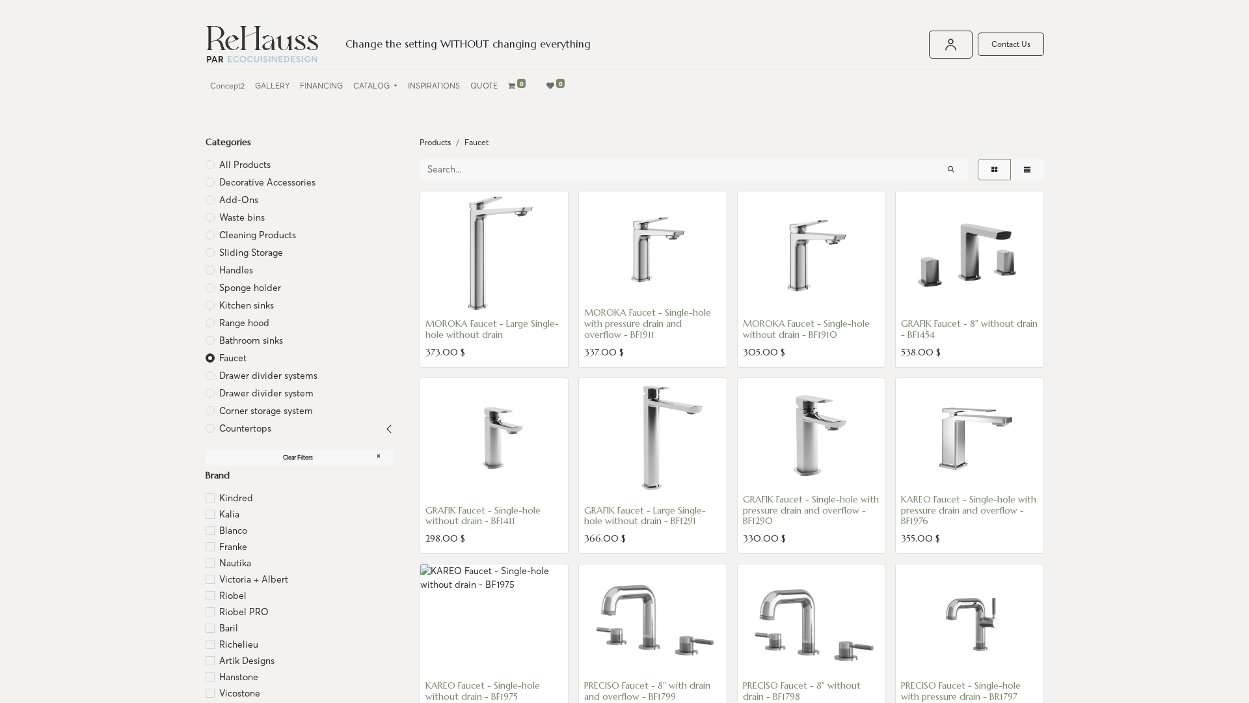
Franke (233, 547)
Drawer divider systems (268, 375)
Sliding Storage (251, 252)
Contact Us (1010, 44)
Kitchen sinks (246, 305)
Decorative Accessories (267, 182)
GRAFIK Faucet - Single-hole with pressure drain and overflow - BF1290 (811, 510)
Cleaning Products (257, 235)
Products (435, 142)
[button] (442, 297)
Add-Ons (238, 200)
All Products (245, 165)
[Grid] (994, 169)
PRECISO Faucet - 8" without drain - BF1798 (802, 691)
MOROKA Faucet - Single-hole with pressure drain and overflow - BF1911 (647, 323)
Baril (228, 628)
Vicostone (239, 693)
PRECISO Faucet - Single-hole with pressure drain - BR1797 (961, 691)
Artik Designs (247, 661)
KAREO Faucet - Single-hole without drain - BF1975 (482, 691)
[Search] (951, 169)
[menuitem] (227, 86)
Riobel (233, 595)
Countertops (245, 428)
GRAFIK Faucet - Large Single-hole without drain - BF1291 (645, 515)
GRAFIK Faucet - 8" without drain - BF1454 (969, 329)
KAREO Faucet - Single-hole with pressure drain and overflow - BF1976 (968, 510)
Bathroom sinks (251, 340)
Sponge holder (250, 288)
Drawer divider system (266, 393)
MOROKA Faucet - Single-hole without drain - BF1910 (806, 329)
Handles (236, 270)
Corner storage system (266, 411)
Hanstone (238, 677)
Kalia (229, 514)
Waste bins (242, 217)
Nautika (235, 563)
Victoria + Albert (253, 579)
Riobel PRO (244, 612)
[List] (1027, 169)
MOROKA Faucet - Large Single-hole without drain (492, 329)
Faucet (233, 358)
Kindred (236, 498)
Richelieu (238, 644)
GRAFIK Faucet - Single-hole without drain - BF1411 (483, 515)
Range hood (244, 323)
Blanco (233, 530)
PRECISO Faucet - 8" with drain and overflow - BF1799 (647, 691)
